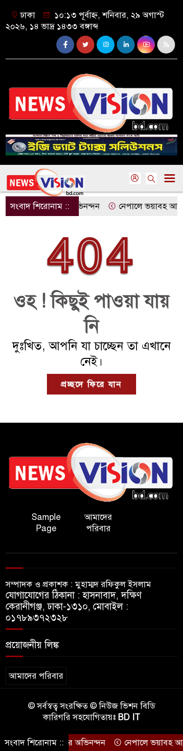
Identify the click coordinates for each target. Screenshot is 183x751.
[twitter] (85, 45)
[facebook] (65, 45)
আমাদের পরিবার (98, 523)
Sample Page (46, 523)
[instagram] (105, 45)
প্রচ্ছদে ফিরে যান (91, 384)
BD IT (129, 717)
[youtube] (146, 45)
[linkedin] (126, 45)
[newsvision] (91, 99)
